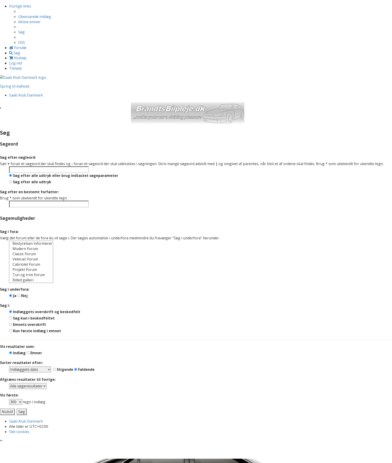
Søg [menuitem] (21, 32)
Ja (14, 295)
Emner (35, 352)
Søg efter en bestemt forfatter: (29, 191)
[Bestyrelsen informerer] (31, 243)
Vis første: (9, 395)
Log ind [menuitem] (15, 63)
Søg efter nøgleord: (18, 157)
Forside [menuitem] (20, 47)
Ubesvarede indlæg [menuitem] (34, 16)
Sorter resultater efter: (21, 362)
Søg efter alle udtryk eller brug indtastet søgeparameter (65, 175)
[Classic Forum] (31, 254)
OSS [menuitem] (21, 42)
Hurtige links (20, 6)
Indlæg (19, 352)
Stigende (64, 369)
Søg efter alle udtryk (31, 181)
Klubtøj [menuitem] (19, 57)
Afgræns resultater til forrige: (28, 379)
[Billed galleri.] (31, 280)
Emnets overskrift (29, 324)
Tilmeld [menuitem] (15, 68)
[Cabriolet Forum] (31, 264)
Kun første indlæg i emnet (36, 330)
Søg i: (5, 305)
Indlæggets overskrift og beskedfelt (46, 311)
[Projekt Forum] (31, 269)
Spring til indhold (14, 86)
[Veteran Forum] (31, 259)
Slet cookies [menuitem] (19, 431)
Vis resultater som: (17, 346)
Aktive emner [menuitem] (29, 21)
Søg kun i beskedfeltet (33, 318)
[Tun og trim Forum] (31, 274)
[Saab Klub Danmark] (23, 77)
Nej (24, 295)
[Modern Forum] (31, 248)
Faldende (86, 369)
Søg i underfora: (14, 289)
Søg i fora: (9, 231)
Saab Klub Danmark (26, 421)
